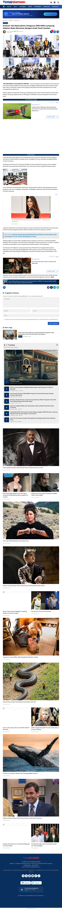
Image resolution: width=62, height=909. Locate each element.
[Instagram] (29, 877)
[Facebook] (48, 287)
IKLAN (31, 872)
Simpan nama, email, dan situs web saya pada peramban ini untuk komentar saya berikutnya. (31, 319)
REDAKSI (5, 870)
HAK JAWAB (36, 870)
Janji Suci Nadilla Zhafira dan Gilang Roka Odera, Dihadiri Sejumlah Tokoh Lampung (32, 406)
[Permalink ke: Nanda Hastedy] (5, 31)
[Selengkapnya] (57, 345)
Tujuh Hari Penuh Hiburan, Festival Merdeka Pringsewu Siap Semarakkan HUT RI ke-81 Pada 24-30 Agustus (36, 333)
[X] (26, 877)
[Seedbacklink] (38, 875)
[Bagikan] (57, 31)
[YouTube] (32, 877)
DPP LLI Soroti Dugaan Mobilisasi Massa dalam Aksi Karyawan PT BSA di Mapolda (31, 388)
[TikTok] (35, 877)
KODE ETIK (11, 870)
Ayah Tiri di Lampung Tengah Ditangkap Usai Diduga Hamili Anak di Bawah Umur (32, 419)
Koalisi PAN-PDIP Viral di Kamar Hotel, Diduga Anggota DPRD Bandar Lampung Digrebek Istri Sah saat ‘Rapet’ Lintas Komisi (33, 412)
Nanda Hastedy (10, 31)
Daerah (20, 336)
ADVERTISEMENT (54, 870)
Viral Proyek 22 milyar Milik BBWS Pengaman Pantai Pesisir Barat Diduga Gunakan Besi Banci (32, 394)
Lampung (5, 23)
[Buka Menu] (55, 2)
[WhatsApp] (57, 287)
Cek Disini (26, 890)
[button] (51, 2)
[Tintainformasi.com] (14, 2)
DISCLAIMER (28, 870)
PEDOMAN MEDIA (19, 870)
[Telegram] (54, 287)
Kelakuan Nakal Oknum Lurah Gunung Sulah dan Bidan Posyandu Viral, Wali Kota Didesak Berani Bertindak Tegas (33, 400)
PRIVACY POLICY (44, 870)
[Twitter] (51, 287)
